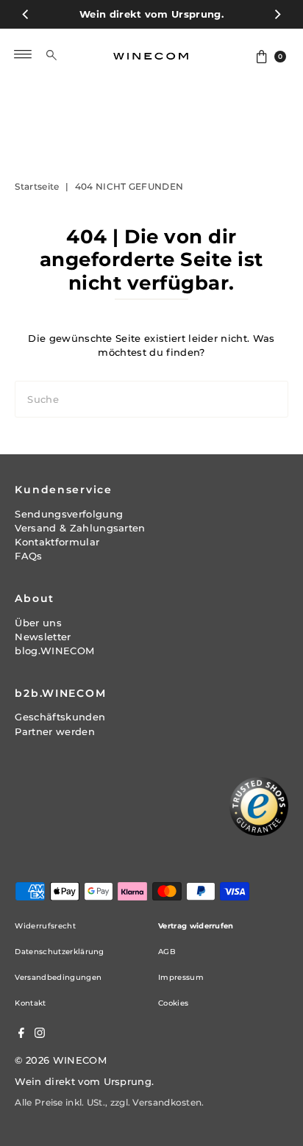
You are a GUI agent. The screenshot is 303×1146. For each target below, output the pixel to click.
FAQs (28, 556)
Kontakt (30, 1003)
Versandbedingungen (58, 977)
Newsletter (43, 636)
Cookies (173, 1003)
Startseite (37, 186)
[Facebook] (21, 1035)
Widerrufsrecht (45, 926)
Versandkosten (167, 1102)
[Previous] (25, 14)
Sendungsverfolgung (69, 514)
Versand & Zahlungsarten (80, 528)
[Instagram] (40, 1035)
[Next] (277, 14)
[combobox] (61, 54)
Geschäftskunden (60, 717)
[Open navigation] (23, 54)
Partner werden (54, 731)
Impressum (181, 977)
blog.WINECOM (54, 650)
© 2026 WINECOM (60, 1060)
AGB (167, 951)
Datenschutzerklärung (59, 951)
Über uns (38, 622)
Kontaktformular (57, 542)
